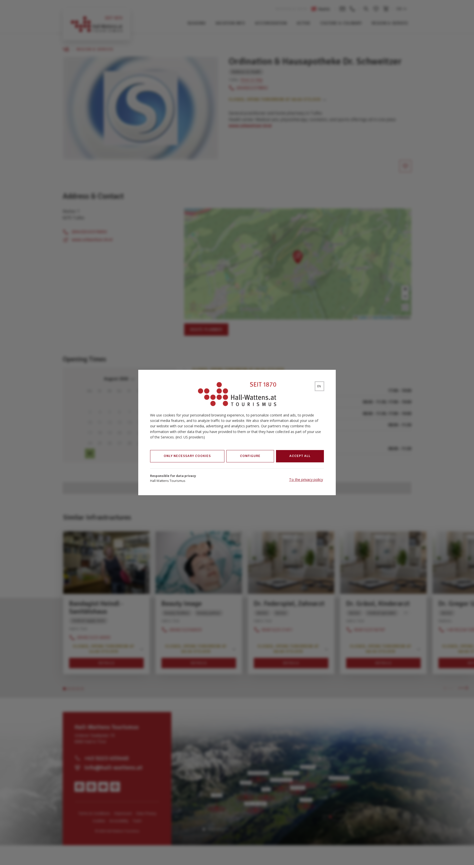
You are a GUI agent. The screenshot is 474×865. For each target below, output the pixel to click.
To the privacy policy (306, 479)
